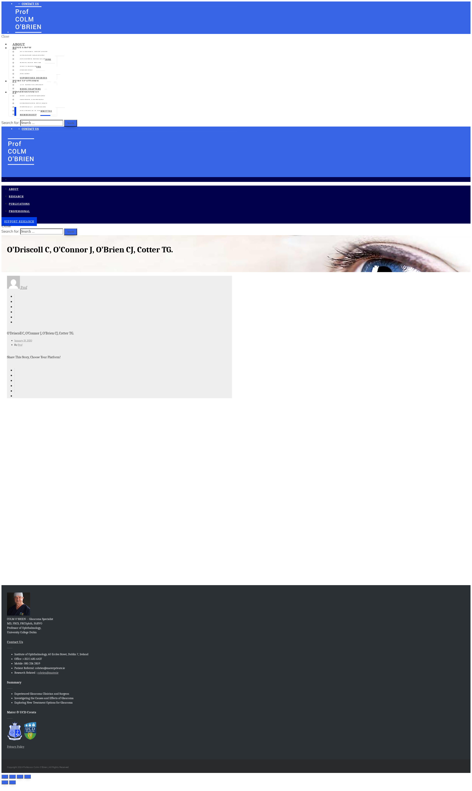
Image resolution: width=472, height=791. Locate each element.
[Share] (12, 777)
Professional (26, 92)
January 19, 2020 (23, 340)
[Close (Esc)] (4, 777)
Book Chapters (30, 89)
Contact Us (15, 642)
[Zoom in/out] (27, 777)
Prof (23, 287)
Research (22, 48)
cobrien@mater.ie (47, 672)
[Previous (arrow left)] (4, 782)
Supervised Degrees (33, 78)
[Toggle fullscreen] (20, 777)
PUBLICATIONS (26, 81)
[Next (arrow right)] (12, 782)
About (19, 44)
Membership (28, 114)
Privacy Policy (15, 746)
